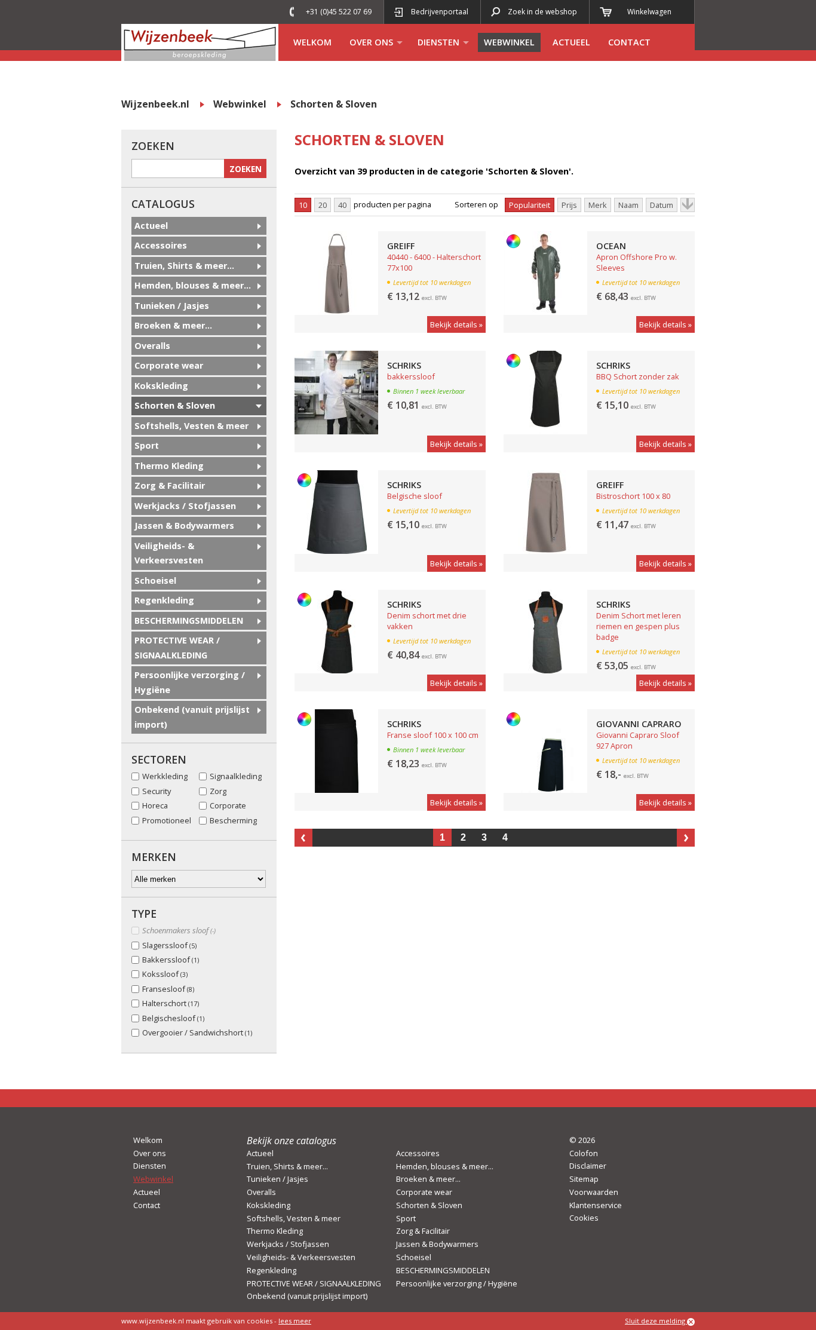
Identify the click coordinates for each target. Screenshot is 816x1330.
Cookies (584, 1217)
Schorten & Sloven (333, 104)
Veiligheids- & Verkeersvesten (168, 553)
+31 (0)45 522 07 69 (339, 12)
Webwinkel (509, 42)
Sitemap (584, 1178)
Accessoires (160, 245)
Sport (146, 445)
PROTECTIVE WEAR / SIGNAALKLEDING (177, 647)
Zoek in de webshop (542, 12)
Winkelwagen (649, 12)
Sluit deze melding (656, 1320)
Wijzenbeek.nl (155, 104)
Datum (661, 205)
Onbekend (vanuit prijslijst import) (192, 717)
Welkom (312, 42)
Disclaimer (587, 1165)
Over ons (371, 42)
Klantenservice (595, 1205)
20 (322, 205)
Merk (597, 205)
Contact (629, 42)
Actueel (571, 42)
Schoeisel (155, 580)
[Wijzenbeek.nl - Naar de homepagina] (199, 42)
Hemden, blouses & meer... (192, 285)
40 (342, 205)
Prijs (569, 205)
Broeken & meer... (173, 325)
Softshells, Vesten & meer (191, 425)
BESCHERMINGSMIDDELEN (188, 620)
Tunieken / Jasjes (171, 305)
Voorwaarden (593, 1192)
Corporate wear (168, 365)
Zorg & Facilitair (169, 485)
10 (303, 205)
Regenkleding (164, 600)
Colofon (583, 1153)
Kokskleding (161, 385)
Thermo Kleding (169, 465)
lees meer (294, 1320)
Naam (628, 205)
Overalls (152, 345)
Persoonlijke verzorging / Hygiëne (189, 682)
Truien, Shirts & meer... (184, 265)
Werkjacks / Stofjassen (185, 505)
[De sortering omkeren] (687, 205)
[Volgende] (686, 838)
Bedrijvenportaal (439, 12)
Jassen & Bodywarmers (184, 525)
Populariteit (529, 205)
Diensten (438, 42)
